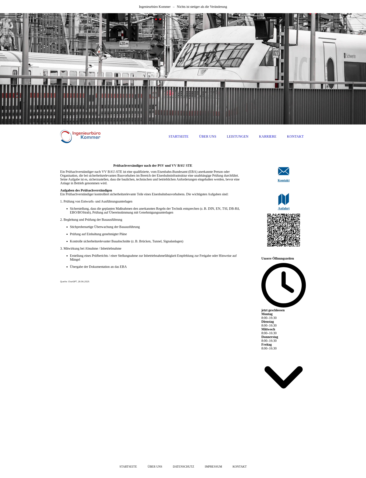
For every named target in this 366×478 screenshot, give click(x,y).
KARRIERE (267, 136)
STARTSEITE (179, 136)
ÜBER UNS (207, 136)
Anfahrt (284, 208)
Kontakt (284, 180)
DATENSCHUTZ (183, 466)
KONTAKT (295, 136)
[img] (183, 68)
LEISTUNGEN (237, 136)
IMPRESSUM (213, 466)
